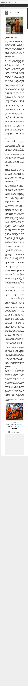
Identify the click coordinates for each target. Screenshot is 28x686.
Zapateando (8, 39)
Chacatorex (20, 424)
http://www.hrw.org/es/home (15, 400)
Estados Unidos (20, 426)
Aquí (17, 65)
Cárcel (11, 426)
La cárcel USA (14, 13)
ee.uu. (15, 426)
